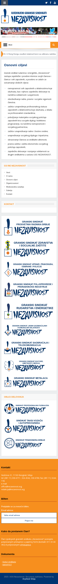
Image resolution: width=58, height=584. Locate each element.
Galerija (9, 190)
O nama (9, 176)
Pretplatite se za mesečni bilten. (15, 506)
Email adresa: (7, 510)
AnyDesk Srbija (29, 579)
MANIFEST (7, 564)
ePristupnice (25, 544)
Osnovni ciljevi (12, 180)
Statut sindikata (9, 562)
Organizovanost (12, 183)
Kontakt (9, 194)
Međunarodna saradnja (15, 187)
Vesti (8, 172)
